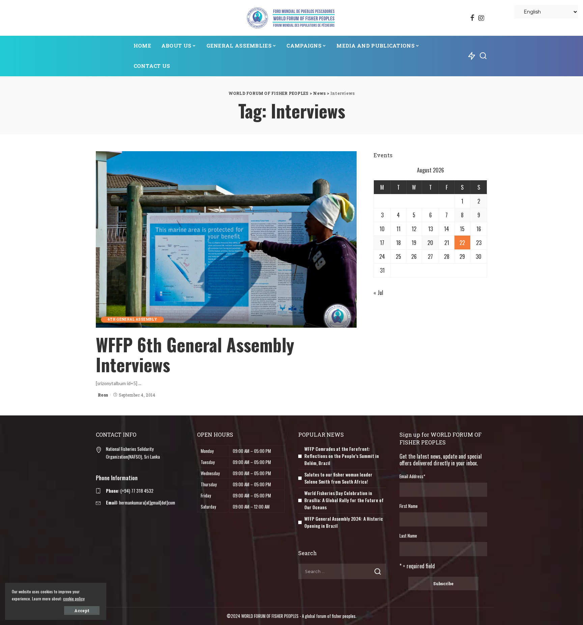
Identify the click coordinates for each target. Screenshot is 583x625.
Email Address (412, 476)
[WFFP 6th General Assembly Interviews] (226, 239)
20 (430, 243)
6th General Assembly (132, 319)
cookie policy (74, 598)
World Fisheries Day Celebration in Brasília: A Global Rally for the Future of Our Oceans (344, 500)
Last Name (408, 535)
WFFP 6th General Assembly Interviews (195, 354)
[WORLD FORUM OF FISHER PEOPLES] (291, 18)
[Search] (483, 56)
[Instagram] (481, 17)
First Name (408, 505)
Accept (81, 610)
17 (382, 243)
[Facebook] (472, 17)
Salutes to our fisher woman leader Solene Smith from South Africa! (338, 478)
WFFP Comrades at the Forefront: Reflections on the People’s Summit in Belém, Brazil (341, 455)
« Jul (378, 293)
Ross (103, 395)
